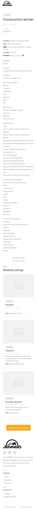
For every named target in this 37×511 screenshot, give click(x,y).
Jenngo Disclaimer (10, 507)
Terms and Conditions (26, 507)
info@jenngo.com (10, 497)
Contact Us (8, 483)
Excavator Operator (13, 402)
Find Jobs (7, 14)
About (6, 477)
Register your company (18, 428)
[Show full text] (23, 56)
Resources (8, 480)
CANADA (7, 493)
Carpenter (9, 304)
